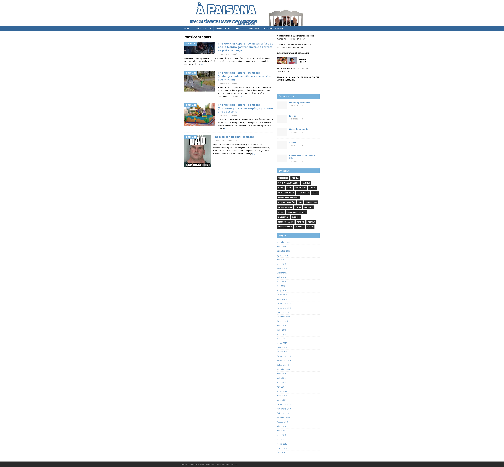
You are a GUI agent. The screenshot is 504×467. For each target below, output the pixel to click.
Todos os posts (203, 28)
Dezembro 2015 (284, 303)
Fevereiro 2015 (283, 347)
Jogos (298, 207)
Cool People (303, 193)
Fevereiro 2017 (283, 268)
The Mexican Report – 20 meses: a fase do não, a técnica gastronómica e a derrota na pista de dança (245, 47)
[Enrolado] (282, 119)
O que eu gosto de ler (299, 102)
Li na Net (308, 207)
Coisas (312, 188)
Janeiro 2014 (282, 400)
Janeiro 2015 (282, 351)
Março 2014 (282, 391)
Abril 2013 (281, 439)
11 (242, 83)
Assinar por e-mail (273, 28)
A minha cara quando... (288, 183)
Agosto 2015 (282, 321)
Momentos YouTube (296, 212)
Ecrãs (315, 193)
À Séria (310, 227)
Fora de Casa (311, 202)
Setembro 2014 (283, 369)
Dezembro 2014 (284, 356)
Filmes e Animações (286, 202)
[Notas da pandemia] (282, 132)
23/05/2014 (224, 54)
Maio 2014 (281, 382)
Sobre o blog (223, 28)
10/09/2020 (294, 106)
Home (186, 28)
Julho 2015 (281, 325)
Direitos (239, 28)
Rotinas (300, 222)
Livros (281, 212)
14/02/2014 (224, 83)
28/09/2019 (294, 145)
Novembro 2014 (284, 360)
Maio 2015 (281, 334)
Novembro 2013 (284, 409)
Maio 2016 (281, 281)
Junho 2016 (281, 277)
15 (242, 115)
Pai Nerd (296, 217)
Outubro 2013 (283, 413)
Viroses (292, 142)
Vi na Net (300, 227)
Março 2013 (282, 444)
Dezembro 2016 (284, 273)
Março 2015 (282, 343)
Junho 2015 (281, 330)
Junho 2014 (281, 378)
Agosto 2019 (282, 255)
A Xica (280, 188)
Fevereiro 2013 (283, 448)
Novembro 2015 (284, 308)
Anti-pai (306, 183)
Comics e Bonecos (286, 193)
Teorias (311, 222)
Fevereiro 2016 (283, 294)
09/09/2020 (294, 119)
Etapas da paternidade (288, 197)
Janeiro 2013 (282, 452)
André (234, 54)
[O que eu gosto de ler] (282, 105)
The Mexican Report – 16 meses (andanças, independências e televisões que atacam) (244, 76)
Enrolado (293, 116)
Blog (289, 188)
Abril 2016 (281, 286)
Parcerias (254, 28)
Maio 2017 (281, 264)
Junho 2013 (281, 430)
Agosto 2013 (282, 422)
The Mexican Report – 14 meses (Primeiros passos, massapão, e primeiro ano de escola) (245, 108)
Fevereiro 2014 (283, 395)
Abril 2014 (281, 387)
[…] (202, 64)
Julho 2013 (281, 426)
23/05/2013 (219, 140)
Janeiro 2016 (282, 299)
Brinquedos (300, 188)
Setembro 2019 (283, 251)
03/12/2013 (224, 115)
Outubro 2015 (283, 312)
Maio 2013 (281, 435)
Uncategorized (285, 227)
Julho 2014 (281, 373)
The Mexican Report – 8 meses (233, 137)
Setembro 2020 (283, 242)
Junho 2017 (281, 259)
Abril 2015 (281, 338)
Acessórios (283, 178)
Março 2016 (282, 290)
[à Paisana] (245, 24)
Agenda (295, 178)
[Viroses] (282, 145)
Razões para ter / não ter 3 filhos (302, 156)
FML (300, 202)
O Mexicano (283, 217)
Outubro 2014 (283, 365)
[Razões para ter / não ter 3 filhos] (282, 158)
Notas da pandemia (298, 129)
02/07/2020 (294, 132)
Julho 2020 (281, 246)
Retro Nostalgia (285, 222)
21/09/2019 (294, 161)
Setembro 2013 (283, 417)
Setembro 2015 (283, 316)
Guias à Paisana (285, 207)
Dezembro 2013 (284, 404)
